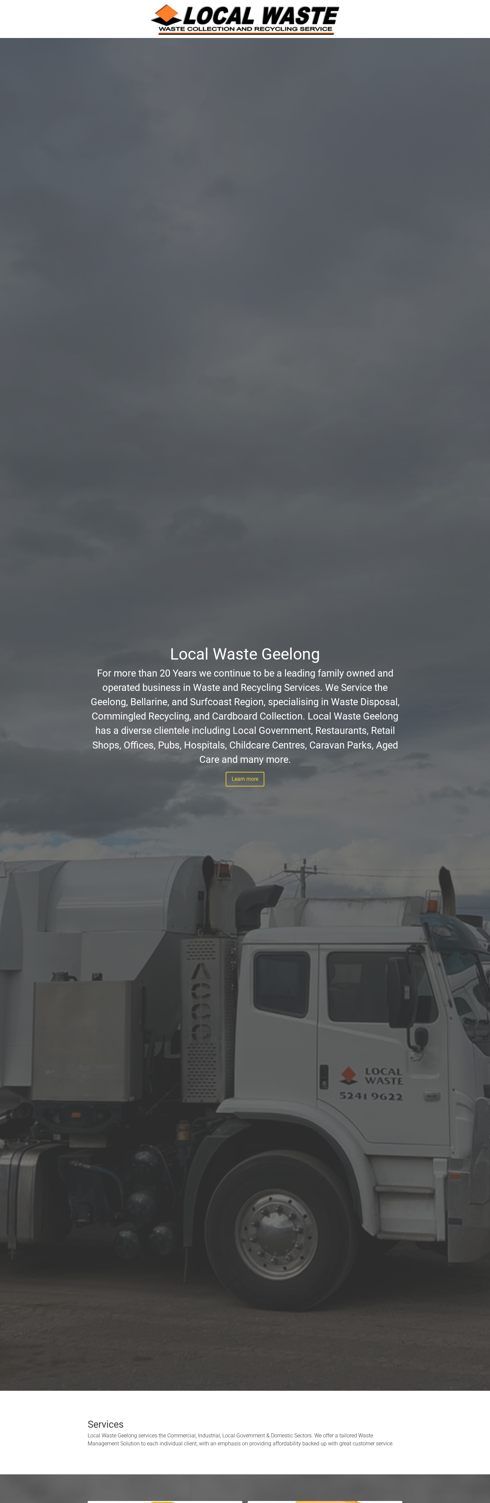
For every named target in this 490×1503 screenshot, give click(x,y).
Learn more (245, 779)
